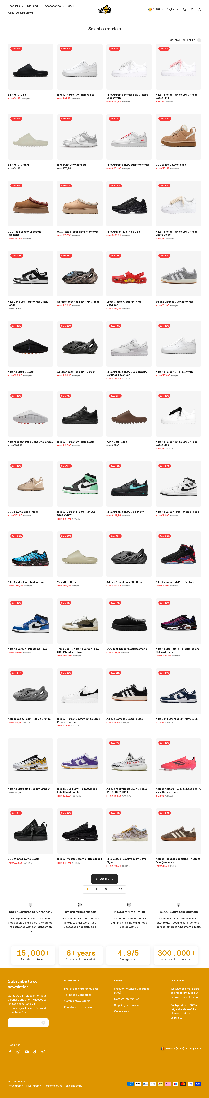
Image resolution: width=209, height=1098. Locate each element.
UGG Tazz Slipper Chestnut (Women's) (24, 233)
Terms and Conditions (77, 994)
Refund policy (15, 1086)
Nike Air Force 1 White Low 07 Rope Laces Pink (177, 96)
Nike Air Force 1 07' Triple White (175, 372)
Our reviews (121, 1011)
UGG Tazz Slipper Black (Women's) (127, 649)
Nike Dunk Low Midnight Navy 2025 (177, 719)
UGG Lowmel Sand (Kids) (23, 512)
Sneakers (14, 6)
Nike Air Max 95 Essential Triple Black (79, 859)
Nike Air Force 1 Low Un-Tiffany (125, 512)
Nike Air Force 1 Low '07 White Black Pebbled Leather (78, 720)
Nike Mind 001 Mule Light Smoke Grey (30, 442)
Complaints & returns (77, 1001)
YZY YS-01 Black (17, 94)
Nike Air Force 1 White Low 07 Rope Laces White (127, 96)
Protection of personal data (81, 988)
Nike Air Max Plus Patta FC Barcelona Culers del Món (178, 650)
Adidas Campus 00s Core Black (125, 719)
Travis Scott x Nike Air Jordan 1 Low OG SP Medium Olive (78, 650)
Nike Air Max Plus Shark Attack (26, 582)
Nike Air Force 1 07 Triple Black (75, 442)
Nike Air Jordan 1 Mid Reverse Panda (177, 512)
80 (120, 889)
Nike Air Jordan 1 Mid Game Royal (27, 649)
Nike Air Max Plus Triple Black (123, 231)
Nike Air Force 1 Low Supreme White (128, 165)
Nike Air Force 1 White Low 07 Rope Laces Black (177, 443)
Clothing (32, 6)
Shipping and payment (128, 1005)
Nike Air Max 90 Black (21, 372)
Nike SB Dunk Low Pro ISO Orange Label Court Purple (77, 790)
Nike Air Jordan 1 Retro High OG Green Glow (76, 513)
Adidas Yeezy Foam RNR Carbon (76, 372)
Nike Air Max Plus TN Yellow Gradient (30, 789)
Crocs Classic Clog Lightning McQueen (123, 303)
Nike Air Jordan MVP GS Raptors (175, 582)
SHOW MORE (104, 878)
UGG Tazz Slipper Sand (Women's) (77, 231)
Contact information (126, 999)
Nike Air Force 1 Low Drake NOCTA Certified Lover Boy (126, 373)
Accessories (53, 6)
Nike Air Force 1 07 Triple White (75, 94)
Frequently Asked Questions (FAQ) (131, 990)
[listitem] (33, 955)
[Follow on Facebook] (10, 1052)
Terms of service (53, 1086)
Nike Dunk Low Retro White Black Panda (28, 303)
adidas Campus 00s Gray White (174, 301)
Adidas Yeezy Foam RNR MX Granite (29, 719)
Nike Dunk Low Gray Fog (71, 165)
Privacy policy (33, 1086)
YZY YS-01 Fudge (116, 442)
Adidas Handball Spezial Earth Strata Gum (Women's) (178, 860)
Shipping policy (74, 1086)
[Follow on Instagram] (18, 1052)
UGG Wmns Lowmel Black (23, 859)
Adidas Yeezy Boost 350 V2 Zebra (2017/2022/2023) (126, 790)
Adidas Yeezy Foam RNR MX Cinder (78, 301)
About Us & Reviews (20, 12)
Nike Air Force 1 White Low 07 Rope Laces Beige (177, 233)
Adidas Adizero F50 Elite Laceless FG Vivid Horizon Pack (178, 790)
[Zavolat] (43, 1051)
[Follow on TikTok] (35, 1052)
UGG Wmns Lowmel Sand (171, 165)
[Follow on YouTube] (26, 1052)
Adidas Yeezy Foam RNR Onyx (124, 582)
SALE (71, 6)
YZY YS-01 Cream (18, 165)
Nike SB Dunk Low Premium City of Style (127, 860)
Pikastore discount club (78, 1007)
